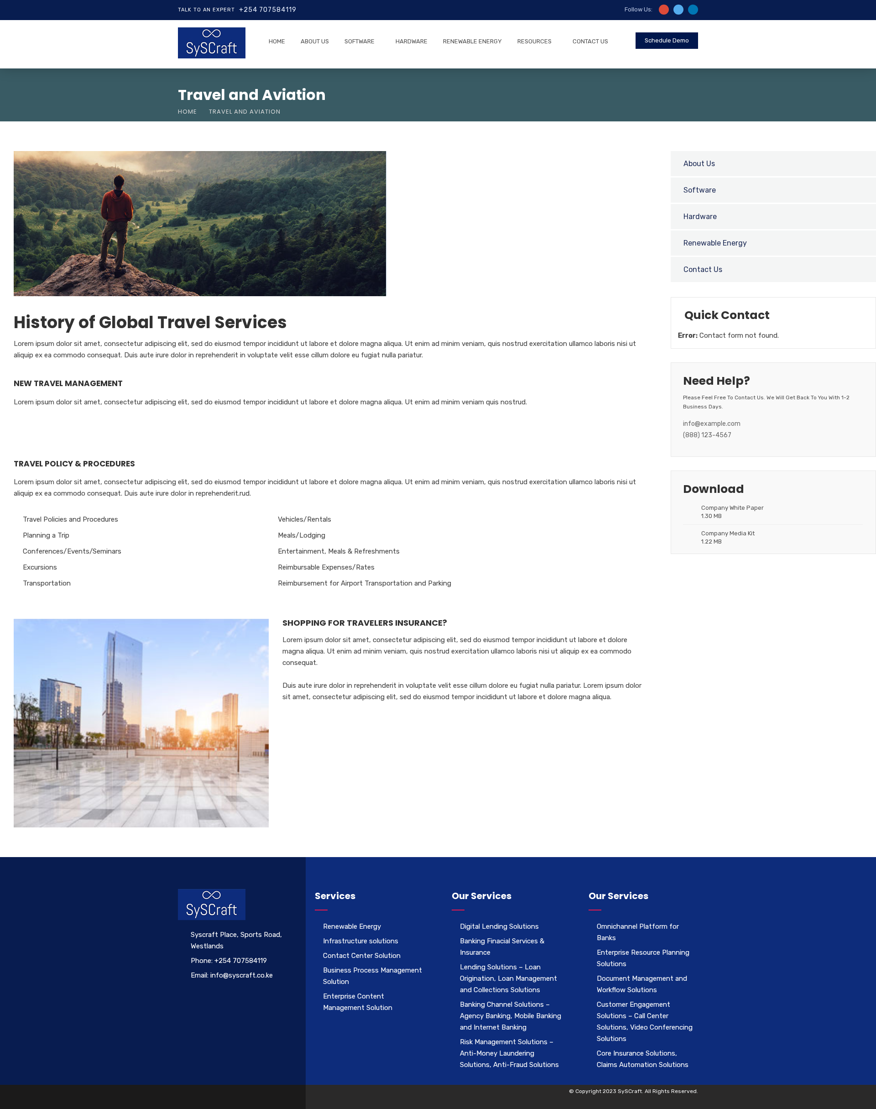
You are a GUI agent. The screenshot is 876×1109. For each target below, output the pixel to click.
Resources (534, 41)
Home (277, 41)
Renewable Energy (472, 41)
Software (359, 41)
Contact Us (590, 41)
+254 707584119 (268, 10)
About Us (315, 41)
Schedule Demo (667, 40)
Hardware (412, 41)
